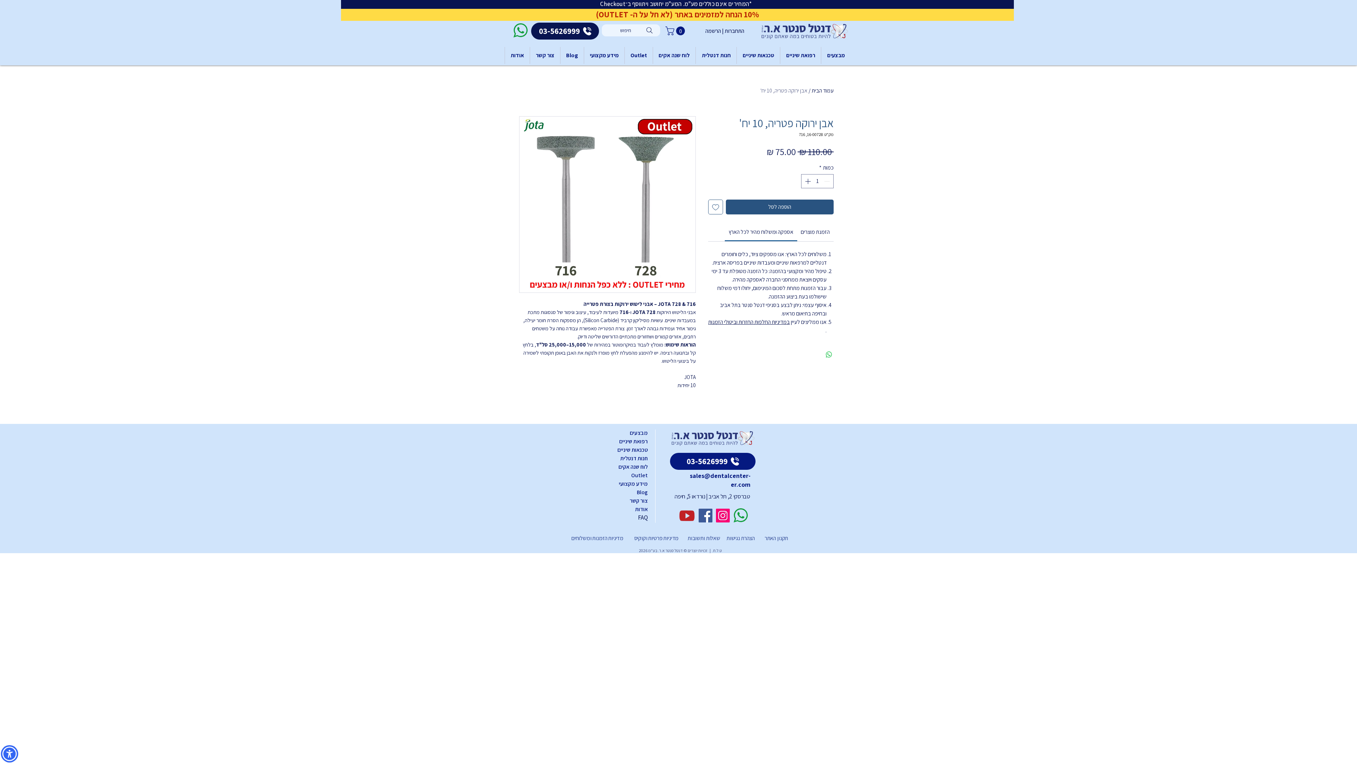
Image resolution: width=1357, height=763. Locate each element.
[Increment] (807, 181)
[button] (676, 30)
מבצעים (639, 433)
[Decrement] (828, 181)
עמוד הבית (823, 90)
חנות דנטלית (634, 458)
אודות (641, 509)
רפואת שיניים (633, 441)
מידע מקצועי (633, 483)
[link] (761, 232)
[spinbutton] (817, 181)
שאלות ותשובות (703, 538)
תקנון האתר (776, 538)
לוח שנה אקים (633, 467)
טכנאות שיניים (632, 450)
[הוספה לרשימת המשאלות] (715, 207)
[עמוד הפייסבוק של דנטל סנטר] (705, 515)
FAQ (643, 517)
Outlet (639, 475)
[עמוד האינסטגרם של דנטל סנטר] (723, 515)
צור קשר (639, 500)
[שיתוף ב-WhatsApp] (829, 354)
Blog (642, 492)
